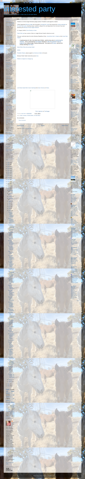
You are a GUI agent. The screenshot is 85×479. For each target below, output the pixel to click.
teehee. (19, 50)
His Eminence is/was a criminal (11, 327)
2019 (8, 175)
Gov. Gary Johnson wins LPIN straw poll (10, 247)
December (10, 190)
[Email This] (35, 113)
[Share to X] (37, 113)
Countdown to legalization (11, 269)
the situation (38, 41)
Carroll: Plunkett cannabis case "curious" (74, 129)
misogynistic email (45, 24)
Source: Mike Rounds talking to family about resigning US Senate (75, 81)
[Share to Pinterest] (39, 113)
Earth (21, 115)
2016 (8, 181)
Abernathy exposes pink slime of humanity (11, 298)
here (37, 55)
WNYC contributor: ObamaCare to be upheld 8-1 (11, 221)
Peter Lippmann (39, 111)
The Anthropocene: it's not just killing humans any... (11, 322)
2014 (8, 185)
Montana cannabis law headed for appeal (11, 242)
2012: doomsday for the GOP (11, 309)
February (10, 379)
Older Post (65, 125)
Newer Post (20, 125)
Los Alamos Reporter (73, 287)
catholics (12, 414)
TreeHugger (47, 111)
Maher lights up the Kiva (11, 358)
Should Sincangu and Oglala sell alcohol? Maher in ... (11, 362)
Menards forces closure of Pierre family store (74, 66)
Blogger (49, 475)
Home (43, 125)
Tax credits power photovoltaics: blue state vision (11, 257)
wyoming (12, 412)
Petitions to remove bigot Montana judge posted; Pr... (11, 369)
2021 (8, 172)
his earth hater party (22, 26)
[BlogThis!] (36, 113)
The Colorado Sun (74, 248)
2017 (8, 179)
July (9, 203)
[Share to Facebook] (38, 113)
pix (10, 415)
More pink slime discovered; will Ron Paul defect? (11, 292)
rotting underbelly (62, 24)
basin (11, 418)
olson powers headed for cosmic (9, 66)
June (9, 204)
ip (6, 418)
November (10, 193)
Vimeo (47, 87)
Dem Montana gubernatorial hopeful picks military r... (11, 336)
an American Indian (37, 53)
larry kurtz (8, 21)
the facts (54, 43)
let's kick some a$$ (10, 331)
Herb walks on (77, 177)
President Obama (21, 53)
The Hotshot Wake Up (73, 206)
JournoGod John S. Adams (53, 36)
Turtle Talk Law (20, 33)
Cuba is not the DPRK (10, 238)
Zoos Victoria (41, 87)
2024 (8, 166)
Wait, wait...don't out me (11, 252)
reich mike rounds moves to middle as (10, 52)
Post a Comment (22, 120)
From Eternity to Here (31, 30)
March (9, 210)
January (10, 381)
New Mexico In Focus (74, 276)
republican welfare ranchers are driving (10, 94)
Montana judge (29, 24)
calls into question (51, 41)
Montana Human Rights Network (31, 27)
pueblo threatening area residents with (10, 108)
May (9, 206)
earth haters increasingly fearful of (10, 81)
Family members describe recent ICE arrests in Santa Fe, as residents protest (74, 280)
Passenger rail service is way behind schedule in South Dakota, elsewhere (74, 114)
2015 (8, 183)
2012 (8, 188)
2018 (8, 177)
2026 (8, 162)
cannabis (8, 409)
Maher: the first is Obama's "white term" (11, 287)
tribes (12, 402)
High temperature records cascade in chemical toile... (11, 274)
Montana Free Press (74, 267)
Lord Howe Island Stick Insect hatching (26, 87)
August (10, 201)
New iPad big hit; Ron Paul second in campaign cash (11, 281)
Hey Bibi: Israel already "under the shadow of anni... (10, 344)
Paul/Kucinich (11, 340)
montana (24, 115)
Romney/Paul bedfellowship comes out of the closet (11, 376)
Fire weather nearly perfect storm (10, 234)
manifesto (11, 405)
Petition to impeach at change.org (25, 58)
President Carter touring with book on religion (11, 264)
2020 (8, 173)
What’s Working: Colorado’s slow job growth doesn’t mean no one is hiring (74, 252)
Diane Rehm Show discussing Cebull (25, 47)
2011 (8, 384)
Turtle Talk (73, 239)
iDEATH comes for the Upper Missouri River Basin (11, 304)
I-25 (13, 404)
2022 (8, 170)
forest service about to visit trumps (9, 38)
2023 (8, 168)
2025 (8, 164)
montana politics (30, 115)
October (10, 196)
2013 (8, 186)
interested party (29, 9)
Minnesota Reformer (73, 229)
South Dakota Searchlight (74, 258)
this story (30, 44)
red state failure (37, 115)
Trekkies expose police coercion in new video (11, 214)
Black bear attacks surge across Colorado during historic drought (74, 222)
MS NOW (73, 194)
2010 (8, 385)
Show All (78, 300)
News (72, 218)
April (9, 208)
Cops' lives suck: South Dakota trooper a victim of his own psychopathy (74, 162)
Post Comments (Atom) (27, 128)
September (10, 198)
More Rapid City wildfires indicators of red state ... (11, 315)
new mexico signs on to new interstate (10, 24)
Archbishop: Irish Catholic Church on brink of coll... (10, 352)
